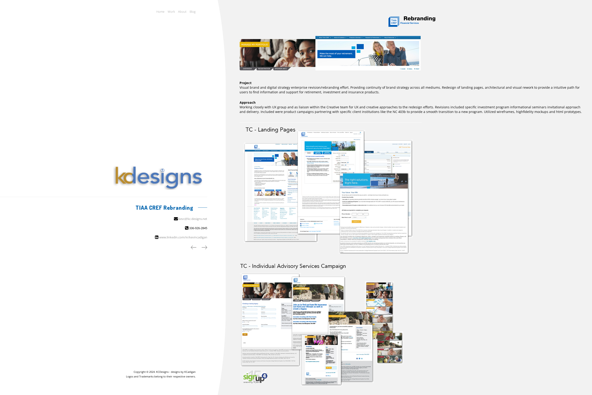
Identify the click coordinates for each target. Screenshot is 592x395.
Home (160, 11)
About (182, 11)
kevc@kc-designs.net (193, 219)
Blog (193, 11)
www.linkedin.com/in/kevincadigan (183, 237)
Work (171, 11)
